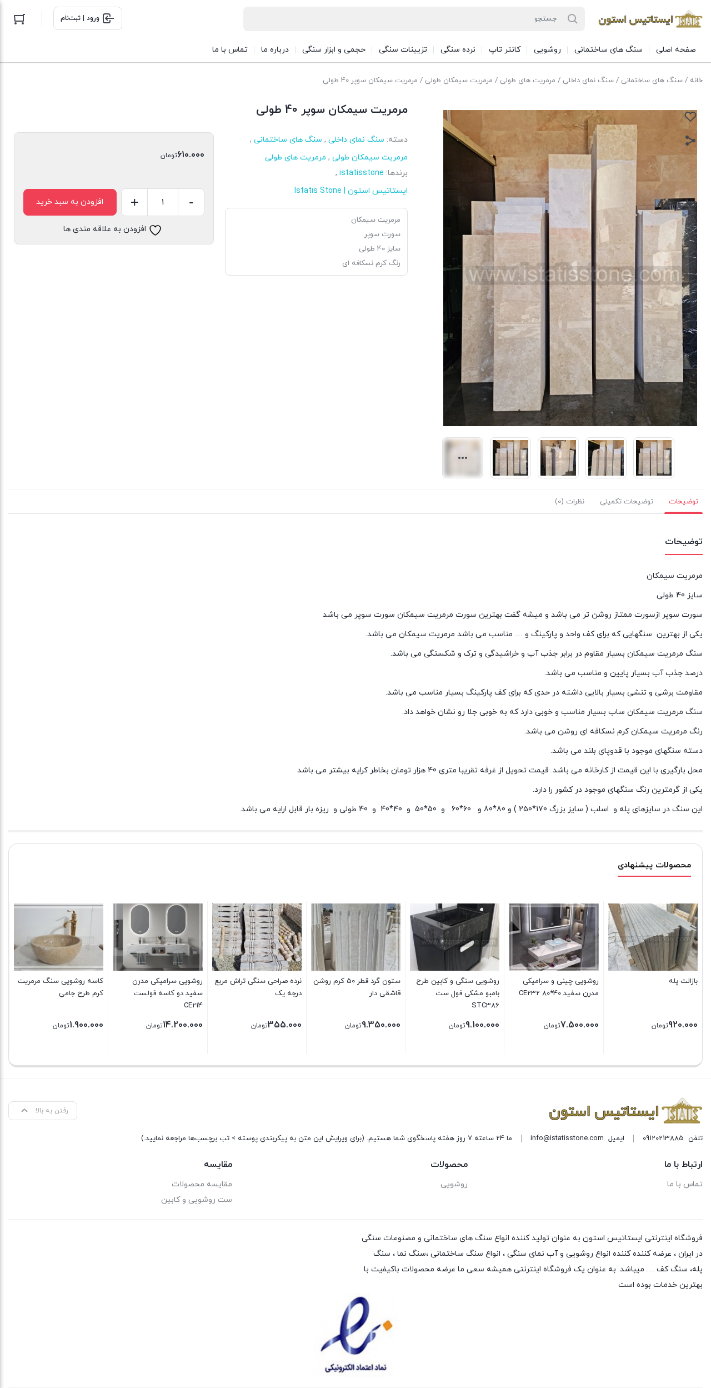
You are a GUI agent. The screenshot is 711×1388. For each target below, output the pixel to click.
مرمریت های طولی (527, 81)
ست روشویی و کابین (196, 1200)
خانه (696, 81)
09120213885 (663, 1139)
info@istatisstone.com (567, 1139)
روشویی (453, 1184)
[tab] (683, 501)
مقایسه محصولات (202, 1184)
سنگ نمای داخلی (588, 81)
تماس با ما (685, 1184)
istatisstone (361, 173)
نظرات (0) (569, 502)
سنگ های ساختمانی (652, 81)
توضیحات (683, 502)
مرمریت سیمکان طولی (459, 81)
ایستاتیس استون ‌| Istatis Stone (351, 191)
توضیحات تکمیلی (626, 502)
